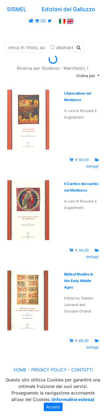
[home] (31, 20)
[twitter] (50, 20)
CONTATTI (82, 369)
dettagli (92, 166)
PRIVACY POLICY (49, 369)
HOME (20, 369)
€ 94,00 (82, 160)
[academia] (55, 20)
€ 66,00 (82, 341)
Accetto (53, 407)
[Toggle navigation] (12, 32)
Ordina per (86, 75)
